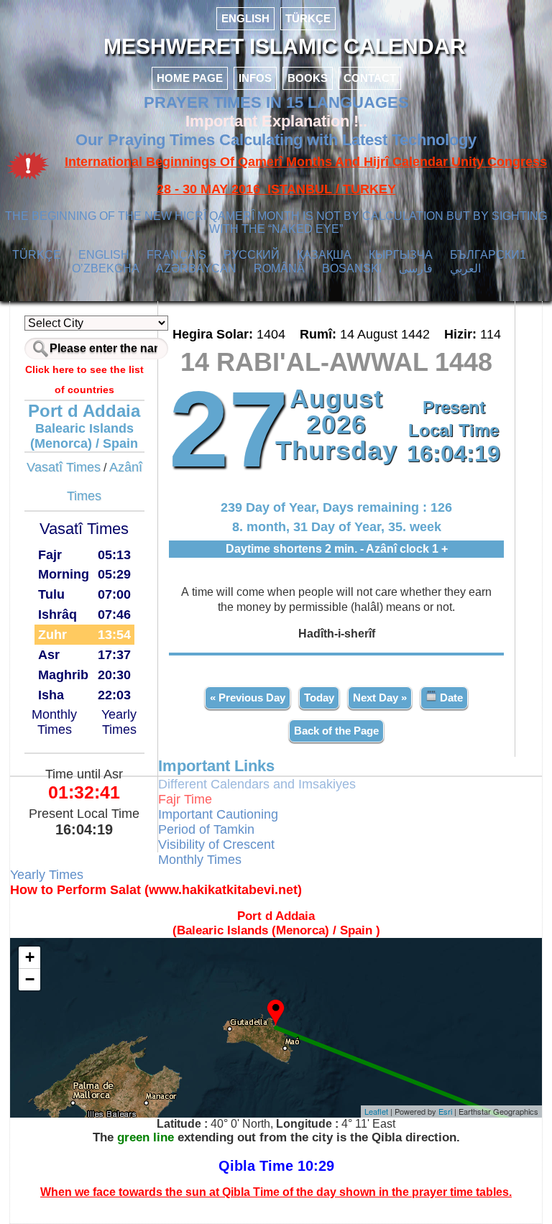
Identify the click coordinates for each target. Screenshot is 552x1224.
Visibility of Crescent (216, 844)
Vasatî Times (64, 467)
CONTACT (370, 78)
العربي (465, 268)
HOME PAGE (190, 78)
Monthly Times (54, 722)
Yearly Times (119, 722)
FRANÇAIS (176, 255)
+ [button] (29, 957)
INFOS (255, 78)
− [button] (29, 979)
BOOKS (308, 78)
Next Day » (380, 697)
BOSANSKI (352, 268)
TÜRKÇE (308, 18)
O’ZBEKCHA (105, 268)
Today (319, 697)
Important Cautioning (218, 814)
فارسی (416, 268)
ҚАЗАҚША (324, 255)
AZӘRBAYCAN (196, 268)
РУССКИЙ (252, 255)
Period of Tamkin (206, 829)
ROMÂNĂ (279, 268)
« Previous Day (247, 697)
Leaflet (376, 1111)
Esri (445, 1111)
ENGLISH (245, 18)
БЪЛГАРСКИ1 (488, 255)
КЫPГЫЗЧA (401, 255)
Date (450, 697)
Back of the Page (336, 730)
